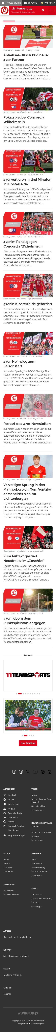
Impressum (36, 894)
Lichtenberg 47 (38, 1021)
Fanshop (32, 2)
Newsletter (36, 875)
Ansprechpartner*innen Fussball (42, 800)
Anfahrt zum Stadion (41, 832)
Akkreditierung (38, 867)
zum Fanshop (28, 743)
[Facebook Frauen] (21, 772)
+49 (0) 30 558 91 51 (12, 975)
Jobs (33, 859)
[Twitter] (28, 772)
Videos (6, 863)
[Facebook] (14, 772)
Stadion (35, 836)
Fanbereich (36, 863)
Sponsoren (8, 890)
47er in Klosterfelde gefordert (27, 304)
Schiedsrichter (38, 806)
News (34, 795)
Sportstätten (37, 840)
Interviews (8, 867)
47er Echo (8, 871)
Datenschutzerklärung (41, 898)
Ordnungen (36, 906)
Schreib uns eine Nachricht (16, 956)
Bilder (6, 859)
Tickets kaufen (13, 2)
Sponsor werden (11, 894)
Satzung (35, 902)
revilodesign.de (38, 1024)
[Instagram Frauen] (50, 772)
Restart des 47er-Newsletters (27, 424)
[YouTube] (35, 772)
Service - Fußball (39, 871)
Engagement (37, 810)
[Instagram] (43, 772)
